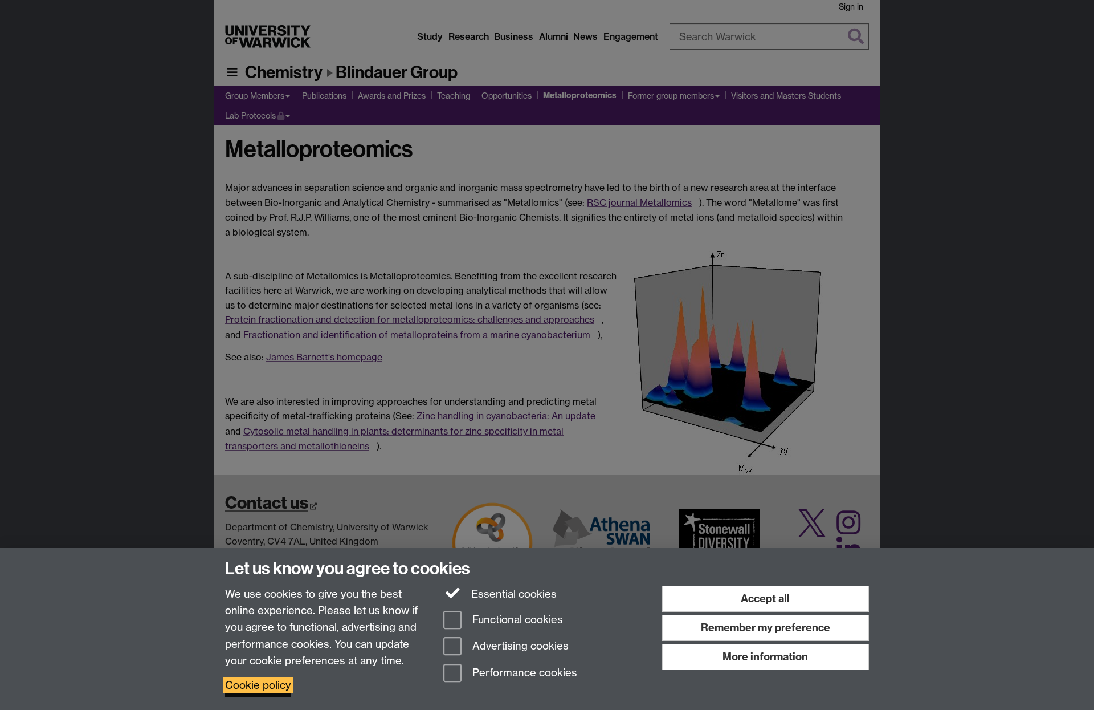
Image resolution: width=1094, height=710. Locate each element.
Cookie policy (258, 685)
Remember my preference (765, 627)
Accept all (765, 598)
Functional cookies (516, 619)
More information (765, 656)
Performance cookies (523, 673)
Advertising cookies (519, 646)
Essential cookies (512, 594)
